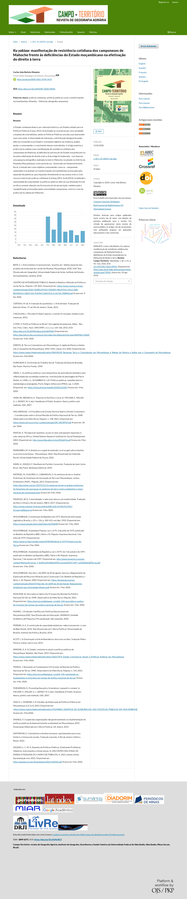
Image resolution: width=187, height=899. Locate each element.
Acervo (24, 42)
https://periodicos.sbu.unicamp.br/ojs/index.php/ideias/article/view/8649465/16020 (51, 335)
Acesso (175, 2)
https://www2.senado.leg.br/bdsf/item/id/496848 (35, 524)
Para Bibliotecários (146, 107)
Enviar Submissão (148, 46)
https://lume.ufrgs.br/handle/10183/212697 (48, 387)
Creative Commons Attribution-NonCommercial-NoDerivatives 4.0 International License (108, 205)
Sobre (11, 32)
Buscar (172, 32)
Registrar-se (164, 2)
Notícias (93, 32)
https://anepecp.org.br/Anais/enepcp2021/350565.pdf (37, 762)
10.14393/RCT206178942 (105, 266)
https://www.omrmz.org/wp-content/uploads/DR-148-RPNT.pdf (42, 422)
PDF (100, 131)
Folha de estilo (66, 32)
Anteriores (35, 32)
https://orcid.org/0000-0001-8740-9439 (34, 79)
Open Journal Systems (149, 208)
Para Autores (144, 103)
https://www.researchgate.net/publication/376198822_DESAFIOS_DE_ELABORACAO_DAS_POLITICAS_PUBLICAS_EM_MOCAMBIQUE (75, 709)
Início (15, 42)
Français (143, 72)
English (142, 63)
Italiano (142, 76)
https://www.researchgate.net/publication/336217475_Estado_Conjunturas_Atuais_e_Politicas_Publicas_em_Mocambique (68, 656)
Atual (23, 32)
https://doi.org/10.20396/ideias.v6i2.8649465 (33, 331)
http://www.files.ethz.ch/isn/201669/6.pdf (52, 440)
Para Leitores (144, 99)
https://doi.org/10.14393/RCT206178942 (36, 89)
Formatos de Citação (104, 281)
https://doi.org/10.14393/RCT (48, 839)
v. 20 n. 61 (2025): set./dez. (42, 42)
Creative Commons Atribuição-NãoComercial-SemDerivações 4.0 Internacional (88, 834)
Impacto (81, 32)
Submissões (50, 32)
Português (143, 81)
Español (142, 68)
